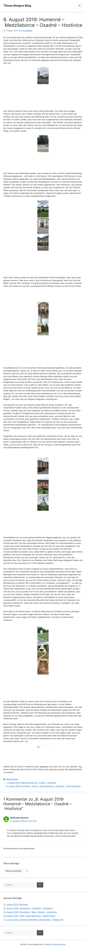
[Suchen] (40, 885)
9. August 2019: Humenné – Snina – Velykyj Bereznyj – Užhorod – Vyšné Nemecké (43, 786)
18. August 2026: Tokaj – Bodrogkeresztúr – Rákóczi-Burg (29, 916)
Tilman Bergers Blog (17, 5)
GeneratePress (60, 944)
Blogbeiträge (12, 779)
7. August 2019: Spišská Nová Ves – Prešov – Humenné (31, 783)
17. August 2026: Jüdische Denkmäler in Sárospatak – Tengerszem (33, 920)
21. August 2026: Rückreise (15, 904)
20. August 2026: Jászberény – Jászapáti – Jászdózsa (28, 908)
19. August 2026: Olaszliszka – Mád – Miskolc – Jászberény (30, 912)
